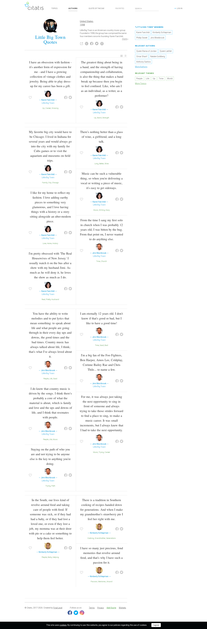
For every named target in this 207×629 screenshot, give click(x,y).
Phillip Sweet (141, 38)
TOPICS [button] (54, 8)
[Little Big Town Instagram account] (102, 43)
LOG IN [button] (179, 8)
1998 (82, 24)
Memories (102, 581)
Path (53, 486)
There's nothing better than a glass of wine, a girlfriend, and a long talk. (101, 136)
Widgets (122, 608)
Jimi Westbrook (157, 38)
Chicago (55, 183)
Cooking (90, 538)
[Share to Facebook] (65, 97)
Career (48, 108)
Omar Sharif (141, 56)
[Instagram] (82, 612)
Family (44, 183)
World (169, 78)
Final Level (57, 608)
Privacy (100, 608)
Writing (102, 210)
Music (95, 210)
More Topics (140, 83)
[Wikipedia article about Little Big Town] (86, 43)
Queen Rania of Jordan (146, 51)
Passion (94, 581)
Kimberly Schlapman (162, 32)
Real (43, 299)
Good (55, 379)
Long (96, 164)
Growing (55, 108)
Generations (111, 538)
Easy (108, 210)
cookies (63, 625)
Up (43, 108)
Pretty (48, 299)
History (55, 243)
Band (99, 118)
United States (86, 21)
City (49, 183)
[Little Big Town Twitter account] (96, 43)
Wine (107, 164)
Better (101, 164)
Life (50, 379)
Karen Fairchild (143, 32)
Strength (105, 118)
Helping (56, 557)
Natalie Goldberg (157, 56)
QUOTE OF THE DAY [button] (96, 8)
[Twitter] (76, 612)
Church (104, 261)
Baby (50, 557)
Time (98, 261)
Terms (92, 608)
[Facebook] (70, 612)
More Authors (141, 67)
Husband (55, 299)
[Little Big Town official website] (81, 43)
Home (49, 243)
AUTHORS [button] (72, 8)
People (46, 379)
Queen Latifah (166, 51)
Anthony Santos (143, 62)
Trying (48, 486)
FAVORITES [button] (119, 8)
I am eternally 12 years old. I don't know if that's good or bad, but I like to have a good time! (101, 318)
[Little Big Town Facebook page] (91, 43)
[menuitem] (121, 56)
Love (44, 243)
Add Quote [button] (111, 608)
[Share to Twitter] (70, 97)
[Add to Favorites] (30, 97)
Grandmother (100, 538)
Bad (106, 345)
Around (109, 581)
